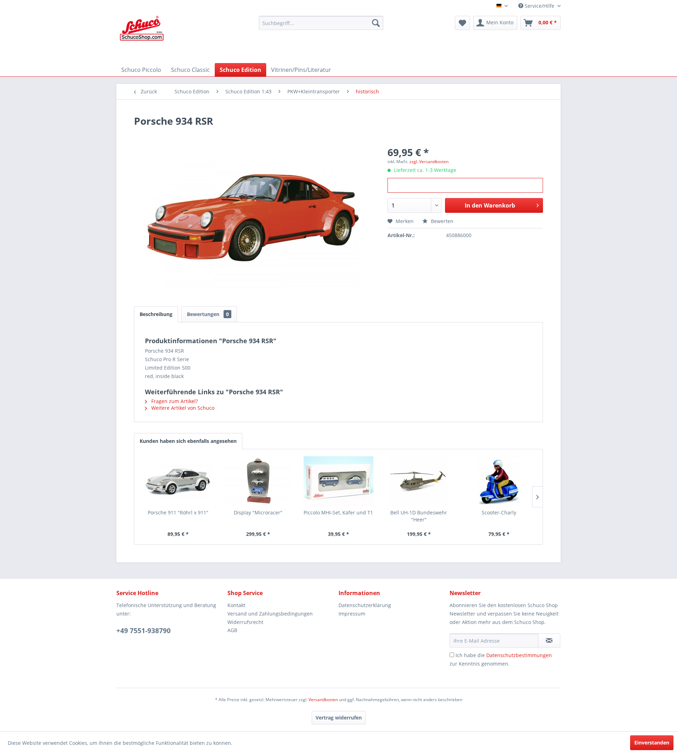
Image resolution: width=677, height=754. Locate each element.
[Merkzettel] (462, 23)
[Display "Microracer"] (258, 481)
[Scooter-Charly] (499, 481)
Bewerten (441, 221)
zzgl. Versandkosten (429, 162)
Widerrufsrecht (245, 622)
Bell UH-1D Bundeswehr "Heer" (418, 516)
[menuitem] (321, 23)
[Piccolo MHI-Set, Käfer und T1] (338, 481)
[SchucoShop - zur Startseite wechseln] (142, 38)
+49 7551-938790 (143, 630)
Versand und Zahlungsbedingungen (270, 613)
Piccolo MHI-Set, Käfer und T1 (338, 512)
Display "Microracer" (258, 512)
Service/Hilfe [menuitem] (539, 5)
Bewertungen (208, 314)
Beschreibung (156, 314)
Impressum (351, 613)
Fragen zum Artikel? (174, 401)
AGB (232, 630)
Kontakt (236, 605)
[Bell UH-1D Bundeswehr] (419, 481)
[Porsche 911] (178, 481)
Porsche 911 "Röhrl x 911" (178, 512)
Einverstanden (651, 742)
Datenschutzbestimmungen (519, 655)
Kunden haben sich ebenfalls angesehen (188, 441)
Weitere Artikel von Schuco (182, 407)
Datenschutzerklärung (364, 605)
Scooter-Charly (499, 512)
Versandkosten (323, 700)
